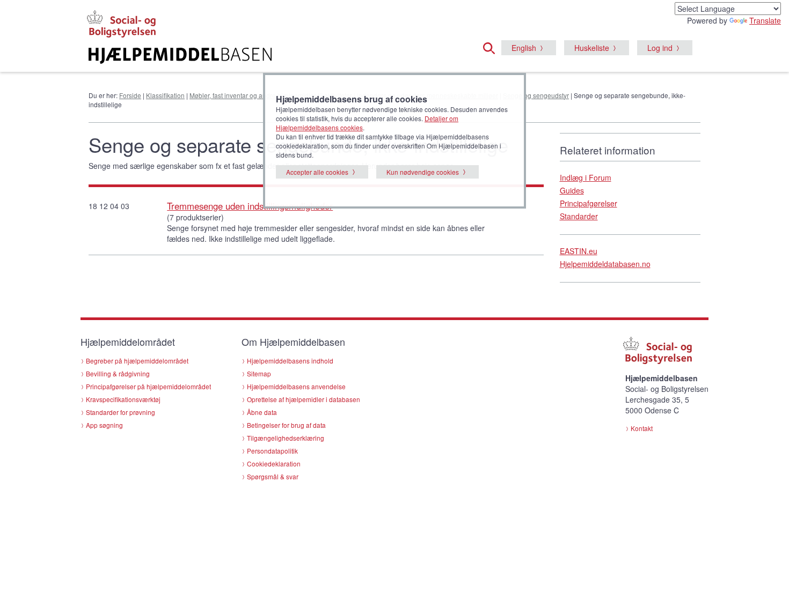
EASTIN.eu (578, 251)
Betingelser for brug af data (286, 424)
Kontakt (642, 428)
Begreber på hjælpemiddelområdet (137, 360)
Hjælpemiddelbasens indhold (290, 360)
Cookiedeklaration (274, 463)
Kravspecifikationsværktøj (123, 399)
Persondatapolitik (272, 450)
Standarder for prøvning (120, 412)
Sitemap (259, 373)
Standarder (579, 216)
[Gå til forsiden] (264, 56)
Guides (572, 190)
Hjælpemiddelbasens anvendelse (296, 386)
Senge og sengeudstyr (536, 95)
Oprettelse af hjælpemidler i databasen (303, 399)
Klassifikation (165, 95)
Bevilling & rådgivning (118, 373)
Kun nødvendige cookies (422, 171)
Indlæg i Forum (585, 177)
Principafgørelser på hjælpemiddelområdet (148, 386)
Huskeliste (591, 47)
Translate (765, 20)
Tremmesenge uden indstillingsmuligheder (250, 205)
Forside (130, 95)
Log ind (660, 47)
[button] (492, 46)
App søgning (104, 424)
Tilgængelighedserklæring (285, 437)
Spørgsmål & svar (272, 476)
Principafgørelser (588, 203)
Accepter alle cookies (317, 171)
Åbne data (262, 412)
